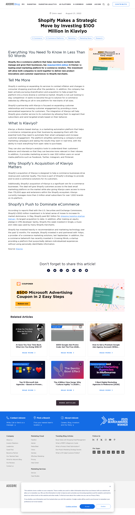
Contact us (10, 466)
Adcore (97, 4)
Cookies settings (71, 506)
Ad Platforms (65, 4)
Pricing (33, 459)
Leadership (10, 446)
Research (99, 38)
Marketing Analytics (48, 4)
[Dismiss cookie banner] (110, 486)
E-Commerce (78, 4)
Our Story (68, 425)
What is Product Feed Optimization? (68, 446)
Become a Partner (12, 453)
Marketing (31, 4)
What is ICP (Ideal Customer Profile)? (68, 453)
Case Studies (35, 476)
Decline (103, 506)
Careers (64, 422)
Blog (69, 422)
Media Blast (34, 446)
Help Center (35, 462)
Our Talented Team (12, 456)
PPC (23, 4)
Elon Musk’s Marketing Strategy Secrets (68, 449)
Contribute (121, 4)
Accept (87, 506)
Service (33, 472)
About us (9, 440)
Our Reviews (10, 462)
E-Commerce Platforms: (55, 38)
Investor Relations (12, 443)
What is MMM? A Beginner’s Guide (67, 443)
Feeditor (34, 440)
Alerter (33, 443)
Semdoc (33, 453)
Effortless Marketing (37, 456)
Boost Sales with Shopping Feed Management (70, 440)
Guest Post (10, 449)
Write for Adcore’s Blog (14, 459)
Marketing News (86, 38)
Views (33, 449)
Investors (75, 422)
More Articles (67, 403)
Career (89, 4)
